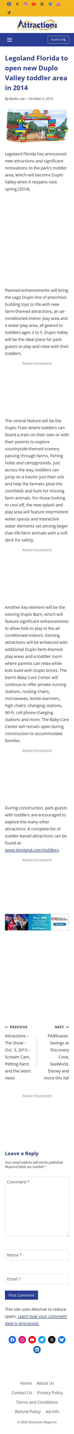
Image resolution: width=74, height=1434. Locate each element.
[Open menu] (10, 39)
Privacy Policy (50, 1392)
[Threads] (42, 4)
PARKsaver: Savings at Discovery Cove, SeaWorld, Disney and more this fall (56, 1053)
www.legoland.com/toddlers (32, 850)
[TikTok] (9, 12)
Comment (18, 1182)
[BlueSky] (50, 4)
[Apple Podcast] (58, 4)
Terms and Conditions (37, 1402)
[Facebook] (9, 4)
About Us (45, 1383)
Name (14, 1255)
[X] (17, 4)
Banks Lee (17, 98)
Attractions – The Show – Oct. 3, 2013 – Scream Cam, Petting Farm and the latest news (18, 1053)
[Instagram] (25, 4)
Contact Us (21, 1392)
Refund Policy (28, 1411)
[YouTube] (34, 4)
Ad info (52, 1411)
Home (26, 1383)
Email (14, 1279)
